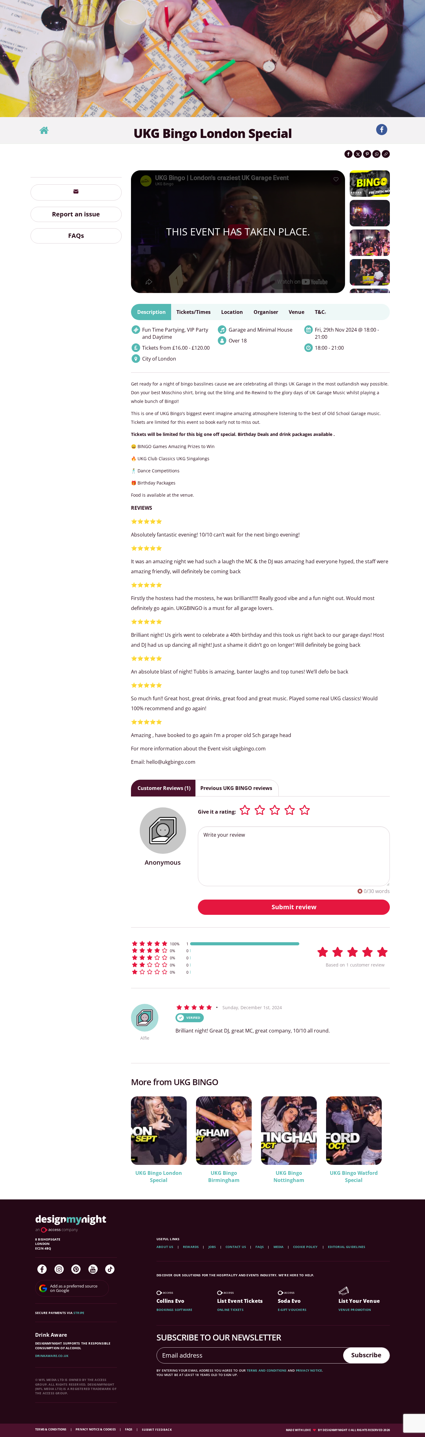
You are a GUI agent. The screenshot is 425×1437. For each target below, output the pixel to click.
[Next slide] (377, 1135)
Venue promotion (355, 1309)
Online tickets (230, 1309)
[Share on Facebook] (348, 154)
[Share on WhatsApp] (376, 154)
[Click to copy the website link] (386, 154)
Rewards (191, 1247)
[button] (216, 943)
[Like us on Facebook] (381, 129)
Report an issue (76, 214)
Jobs (212, 1247)
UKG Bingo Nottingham (223, 1177)
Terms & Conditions (51, 1429)
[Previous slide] (144, 1135)
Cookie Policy (306, 1247)
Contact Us (236, 1247)
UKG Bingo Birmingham (354, 1177)
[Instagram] (59, 1269)
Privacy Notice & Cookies (96, 1429)
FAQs (76, 235)
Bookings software (174, 1309)
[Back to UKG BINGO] (44, 130)
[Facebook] (42, 1269)
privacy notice (309, 1370)
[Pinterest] (76, 1269)
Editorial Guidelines (346, 1247)
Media (278, 1247)
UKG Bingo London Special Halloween (158, 1177)
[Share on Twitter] (358, 154)
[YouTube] (93, 1269)
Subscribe (366, 1355)
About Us (165, 1247)
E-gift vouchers (292, 1309)
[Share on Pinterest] (367, 154)
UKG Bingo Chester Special (288, 1177)
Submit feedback (157, 1430)
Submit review (294, 907)
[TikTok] (109, 1269)
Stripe (78, 1313)
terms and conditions (267, 1370)
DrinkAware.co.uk (51, 1356)
